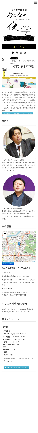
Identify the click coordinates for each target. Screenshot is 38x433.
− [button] (5, 236)
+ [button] (5, 233)
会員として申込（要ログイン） (16, 367)
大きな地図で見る (8, 263)
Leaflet (33, 261)
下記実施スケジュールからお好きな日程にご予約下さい (17, 113)
